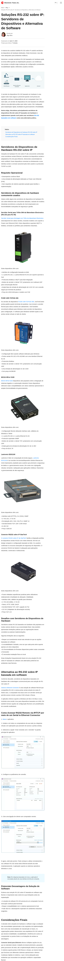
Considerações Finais (11, 136)
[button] (6, 129)
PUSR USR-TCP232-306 (26, 301)
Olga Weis (9, 35)
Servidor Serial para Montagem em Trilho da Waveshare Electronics (22, 218)
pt (55, 2)
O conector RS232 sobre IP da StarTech (13, 538)
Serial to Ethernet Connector (10, 687)
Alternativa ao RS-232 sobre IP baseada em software (20, 134)
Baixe (4, 719)
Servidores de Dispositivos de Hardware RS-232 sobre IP (21, 132)
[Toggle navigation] (61, 3)
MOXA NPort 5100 (7, 381)
